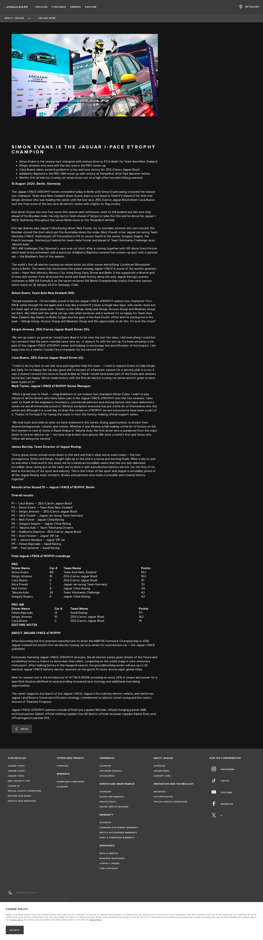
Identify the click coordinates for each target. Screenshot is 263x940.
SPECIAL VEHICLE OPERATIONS (24, 791)
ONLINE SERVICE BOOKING (114, 807)
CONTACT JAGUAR (109, 863)
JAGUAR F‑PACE (16, 766)
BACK (24, 729)
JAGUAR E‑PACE (16, 771)
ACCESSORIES (107, 776)
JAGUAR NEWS (161, 771)
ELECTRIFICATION (163, 797)
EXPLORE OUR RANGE (19, 796)
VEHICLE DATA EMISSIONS (22, 801)
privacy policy (16, 920)
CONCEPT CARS (162, 776)
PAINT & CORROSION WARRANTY (117, 837)
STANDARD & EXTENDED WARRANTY (119, 827)
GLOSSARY (62, 787)
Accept (15, 930)
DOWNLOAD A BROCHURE (70, 782)
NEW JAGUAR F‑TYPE (19, 781)
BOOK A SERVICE (109, 853)
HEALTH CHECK (108, 802)
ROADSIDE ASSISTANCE (112, 858)
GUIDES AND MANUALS (112, 797)
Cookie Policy (95, 920)
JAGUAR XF (14, 786)
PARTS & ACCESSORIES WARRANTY (118, 832)
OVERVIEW (62, 766)
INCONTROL (160, 792)
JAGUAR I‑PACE (16, 776)
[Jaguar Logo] (16, 7)
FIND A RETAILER (109, 868)
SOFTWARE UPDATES (111, 771)
